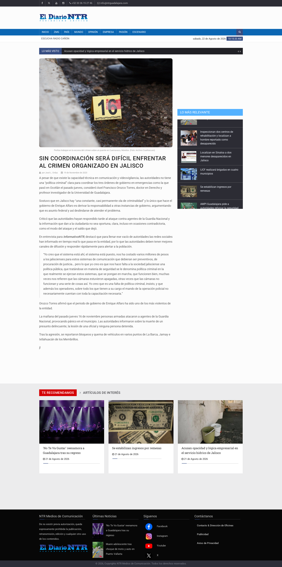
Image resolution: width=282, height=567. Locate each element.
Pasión (123, 32)
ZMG (56, 32)
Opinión (93, 32)
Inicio (45, 32)
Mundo (78, 32)
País (66, 32)
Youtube (161, 545)
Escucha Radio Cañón (55, 38)
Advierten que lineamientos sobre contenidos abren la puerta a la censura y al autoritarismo (116, 53)
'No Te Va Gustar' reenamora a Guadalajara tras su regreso (121, 530)
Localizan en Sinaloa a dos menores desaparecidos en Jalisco (215, 148)
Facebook (162, 526)
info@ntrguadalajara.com (114, 3)
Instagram (162, 536)
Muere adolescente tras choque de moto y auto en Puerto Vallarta (120, 549)
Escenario (139, 32)
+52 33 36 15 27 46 (81, 3)
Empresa (108, 32)
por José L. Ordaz (50, 172)
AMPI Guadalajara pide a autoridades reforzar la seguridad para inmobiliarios (219, 199)
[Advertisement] (183, 17)
